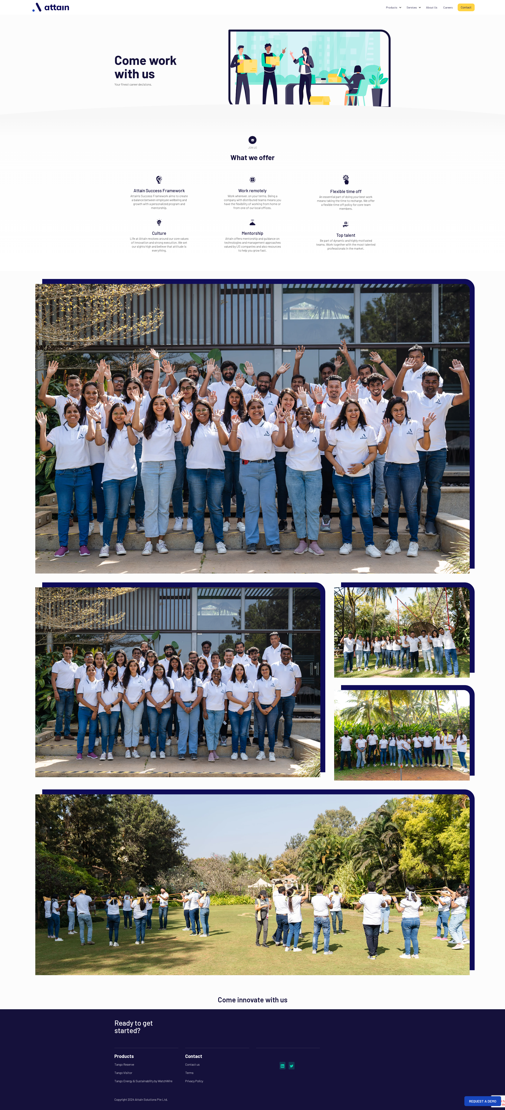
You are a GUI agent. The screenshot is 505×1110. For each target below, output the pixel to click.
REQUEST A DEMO (482, 1101)
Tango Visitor (123, 1073)
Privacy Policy (194, 1081)
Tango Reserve (124, 1064)
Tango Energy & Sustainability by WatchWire (143, 1081)
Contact (466, 7)
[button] (393, 7)
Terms (189, 1073)
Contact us (192, 1064)
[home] (51, 7)
